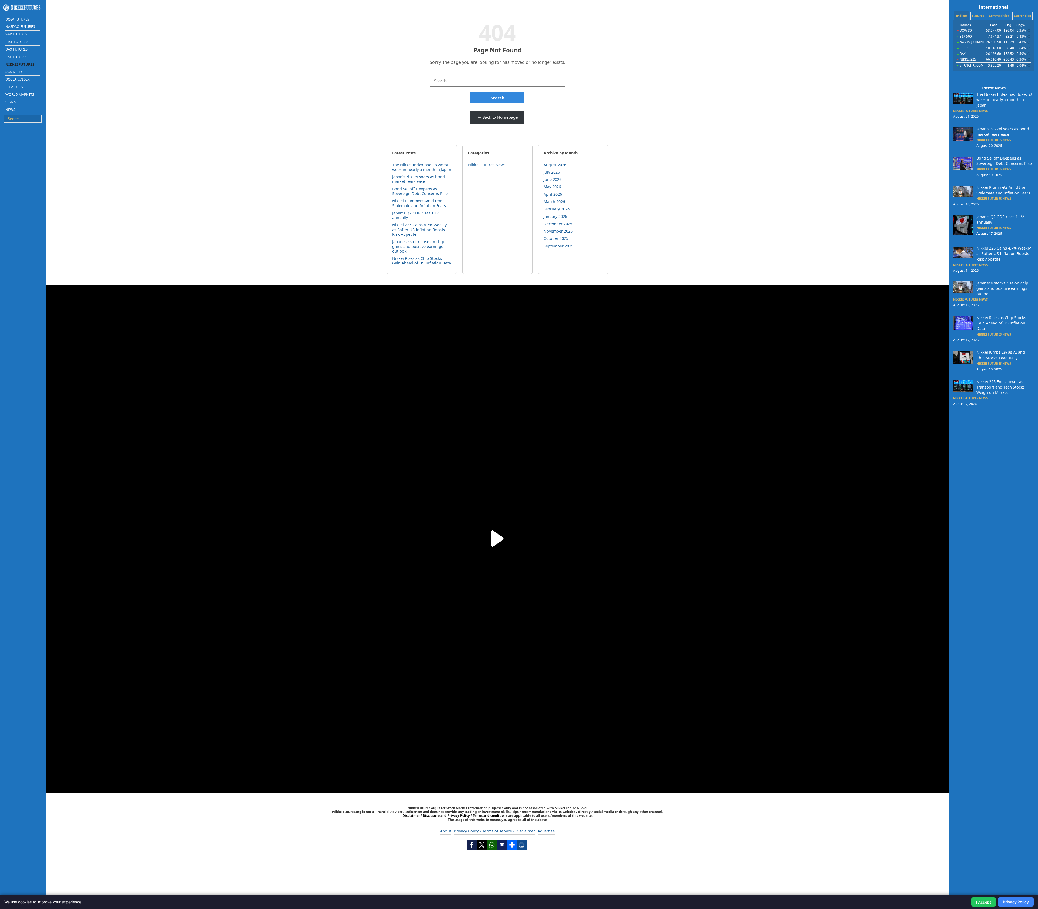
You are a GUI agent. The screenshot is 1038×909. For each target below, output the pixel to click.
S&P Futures (16, 34)
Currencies (1022, 16)
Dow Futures (17, 19)
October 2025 (556, 238)
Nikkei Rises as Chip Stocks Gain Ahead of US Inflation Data (421, 261)
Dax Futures (16, 49)
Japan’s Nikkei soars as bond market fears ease (418, 179)
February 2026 (557, 208)
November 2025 (558, 231)
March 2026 (554, 201)
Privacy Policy (1016, 902)
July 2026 (552, 172)
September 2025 (558, 245)
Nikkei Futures (19, 64)
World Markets (19, 94)
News (10, 109)
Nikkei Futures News (486, 164)
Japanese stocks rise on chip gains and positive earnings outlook (418, 246)
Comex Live (15, 86)
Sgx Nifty (13, 71)
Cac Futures (16, 56)
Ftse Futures (16, 41)
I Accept (983, 902)
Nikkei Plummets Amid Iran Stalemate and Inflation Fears (419, 203)
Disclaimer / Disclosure (421, 815)
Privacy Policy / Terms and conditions (477, 815)
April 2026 (553, 194)
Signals (12, 101)
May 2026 (552, 186)
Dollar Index (17, 79)
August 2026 (555, 164)
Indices (961, 16)
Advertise (546, 831)
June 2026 (552, 179)
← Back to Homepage (497, 117)
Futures (978, 16)
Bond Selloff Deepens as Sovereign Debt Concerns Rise (420, 191)
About (445, 831)
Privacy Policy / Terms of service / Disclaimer (494, 831)
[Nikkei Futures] (23, 7)
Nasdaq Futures (20, 26)
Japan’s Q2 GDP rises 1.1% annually (416, 215)
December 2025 (558, 223)
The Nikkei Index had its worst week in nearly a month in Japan (421, 167)
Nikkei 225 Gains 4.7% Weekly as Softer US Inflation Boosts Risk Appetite (419, 229)
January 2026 (555, 216)
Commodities (999, 16)
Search (497, 97)
